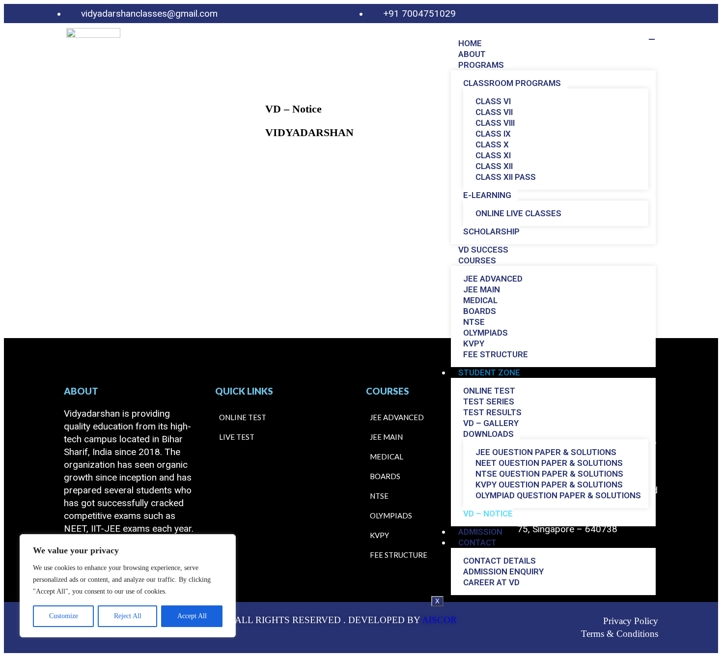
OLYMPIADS (485, 333)
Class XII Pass (505, 177)
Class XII (494, 166)
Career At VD (491, 582)
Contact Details (499, 561)
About (472, 54)
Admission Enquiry (503, 571)
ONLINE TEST (489, 391)
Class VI (493, 101)
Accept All (192, 616)
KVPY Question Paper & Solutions (549, 484)
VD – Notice (488, 513)
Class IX (493, 134)
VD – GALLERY (491, 423)
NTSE (474, 322)
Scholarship (491, 231)
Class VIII (495, 123)
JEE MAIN (481, 289)
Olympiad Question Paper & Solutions (558, 495)
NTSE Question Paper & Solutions (549, 474)
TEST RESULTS (492, 412)
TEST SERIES (488, 401)
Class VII (494, 112)
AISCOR (439, 620)
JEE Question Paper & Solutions (545, 452)
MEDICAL (480, 300)
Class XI (493, 155)
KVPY (473, 343)
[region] (128, 585)
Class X (492, 144)
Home (470, 43)
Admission (480, 532)
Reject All (127, 616)
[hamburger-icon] (652, 39)
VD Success (483, 250)
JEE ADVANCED (493, 279)
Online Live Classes (518, 213)
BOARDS (479, 311)
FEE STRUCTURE (495, 354)
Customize (63, 616)
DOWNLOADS (488, 434)
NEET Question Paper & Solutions (549, 463)
